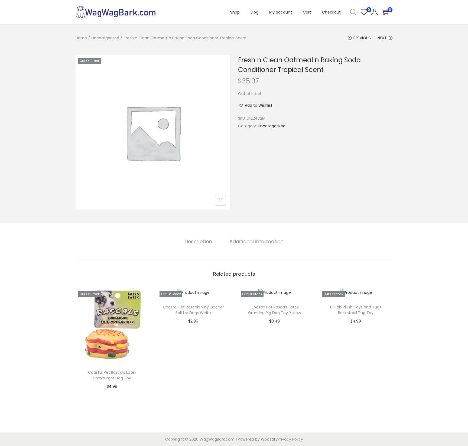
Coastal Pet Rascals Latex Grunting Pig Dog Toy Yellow (274, 309)
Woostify (269, 439)
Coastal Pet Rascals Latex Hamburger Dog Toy (112, 375)
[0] (364, 12)
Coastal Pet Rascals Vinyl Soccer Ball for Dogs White (193, 309)
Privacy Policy (290, 439)
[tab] (198, 241)
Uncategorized (105, 38)
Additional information (256, 241)
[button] (255, 105)
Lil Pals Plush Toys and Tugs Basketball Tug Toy (355, 309)
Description (198, 241)
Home (81, 38)
